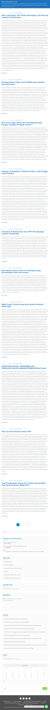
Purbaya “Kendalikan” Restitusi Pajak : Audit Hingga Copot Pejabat (25, 172)
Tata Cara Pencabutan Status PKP (16, 431)
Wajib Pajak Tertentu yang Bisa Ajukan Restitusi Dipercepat (23, 305)
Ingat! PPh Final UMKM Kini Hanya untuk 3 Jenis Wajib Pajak (15, 618)
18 (12, 675)
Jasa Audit (6, 571)
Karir (31, 704)
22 (37, 675)
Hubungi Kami (21, 704)
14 (31, 673)
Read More (5, 73)
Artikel (27, 704)
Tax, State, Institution (17, 79)
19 (18, 675)
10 (6, 673)
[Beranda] (4, 532)
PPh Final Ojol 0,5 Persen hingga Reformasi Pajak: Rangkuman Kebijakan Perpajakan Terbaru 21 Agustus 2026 (24, 631)
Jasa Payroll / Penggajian (8, 565)
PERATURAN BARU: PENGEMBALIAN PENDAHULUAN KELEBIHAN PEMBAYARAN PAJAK (24, 367)
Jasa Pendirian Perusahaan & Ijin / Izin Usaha (12, 574)
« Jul (4, 681)
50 (28, 524)
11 (12, 673)
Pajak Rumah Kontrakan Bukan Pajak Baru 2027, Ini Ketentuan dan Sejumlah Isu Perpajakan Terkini (22, 625)
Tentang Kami (43, 702)
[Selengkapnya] (16, 588)
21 (31, 675)
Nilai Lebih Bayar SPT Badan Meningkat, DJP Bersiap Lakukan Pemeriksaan (25, 16)
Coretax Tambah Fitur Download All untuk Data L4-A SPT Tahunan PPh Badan (19, 648)
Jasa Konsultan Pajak (8, 561)
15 (37, 673)
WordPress (33, 707)
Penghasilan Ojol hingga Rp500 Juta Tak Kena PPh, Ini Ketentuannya (17, 635)
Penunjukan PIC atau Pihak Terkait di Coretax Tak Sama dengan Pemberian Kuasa (19, 628)
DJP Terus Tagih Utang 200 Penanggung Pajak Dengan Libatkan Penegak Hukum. (22, 124)
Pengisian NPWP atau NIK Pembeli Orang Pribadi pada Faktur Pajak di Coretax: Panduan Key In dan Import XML (25, 645)
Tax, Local (11, 79)
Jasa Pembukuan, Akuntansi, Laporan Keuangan (13, 568)
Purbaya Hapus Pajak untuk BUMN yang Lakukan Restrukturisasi (23, 83)
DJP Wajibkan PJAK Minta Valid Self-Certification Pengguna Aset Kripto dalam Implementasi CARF (22, 638)
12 (18, 673)
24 (6, 676)
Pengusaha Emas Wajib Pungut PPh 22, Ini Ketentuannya (14, 641)
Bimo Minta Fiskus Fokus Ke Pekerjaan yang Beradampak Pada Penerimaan (21, 271)
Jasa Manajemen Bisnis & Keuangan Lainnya (12, 578)
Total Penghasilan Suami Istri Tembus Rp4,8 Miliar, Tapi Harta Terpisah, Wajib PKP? (24, 484)
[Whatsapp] (46, 706)
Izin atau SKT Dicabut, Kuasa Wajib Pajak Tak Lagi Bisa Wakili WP (16, 622)
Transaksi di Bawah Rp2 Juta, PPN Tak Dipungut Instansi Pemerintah (23, 233)
